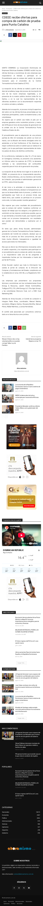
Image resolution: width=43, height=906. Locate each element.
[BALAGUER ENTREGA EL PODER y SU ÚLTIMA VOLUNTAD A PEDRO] (8, 633)
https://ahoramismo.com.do (21, 371)
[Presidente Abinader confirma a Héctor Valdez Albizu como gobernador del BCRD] (8, 409)
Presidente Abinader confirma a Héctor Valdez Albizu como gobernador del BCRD (27, 408)
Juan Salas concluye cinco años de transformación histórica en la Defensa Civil (27, 687)
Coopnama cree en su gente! (12, 520)
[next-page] (6, 416)
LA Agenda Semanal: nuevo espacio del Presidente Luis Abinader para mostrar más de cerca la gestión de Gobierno (27, 676)
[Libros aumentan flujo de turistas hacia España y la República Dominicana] (8, 655)
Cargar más (21, 663)
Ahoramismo (10, 30)
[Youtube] (29, 888)
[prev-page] (3, 416)
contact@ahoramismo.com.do (23, 874)
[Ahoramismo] (3, 30)
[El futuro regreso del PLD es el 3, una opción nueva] (8, 644)
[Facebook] (10, 35)
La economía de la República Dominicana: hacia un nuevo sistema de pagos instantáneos (27, 386)
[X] (15, 35)
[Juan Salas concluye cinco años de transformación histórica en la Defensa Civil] (8, 688)
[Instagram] (19, 888)
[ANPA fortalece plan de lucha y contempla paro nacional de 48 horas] (8, 398)
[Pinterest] (20, 35)
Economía (9, 8)
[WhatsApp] (24, 35)
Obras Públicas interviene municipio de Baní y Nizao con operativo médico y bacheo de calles (27, 745)
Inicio (3, 8)
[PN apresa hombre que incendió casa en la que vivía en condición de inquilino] (8, 757)
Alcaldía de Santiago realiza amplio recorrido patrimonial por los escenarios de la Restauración (27, 709)
